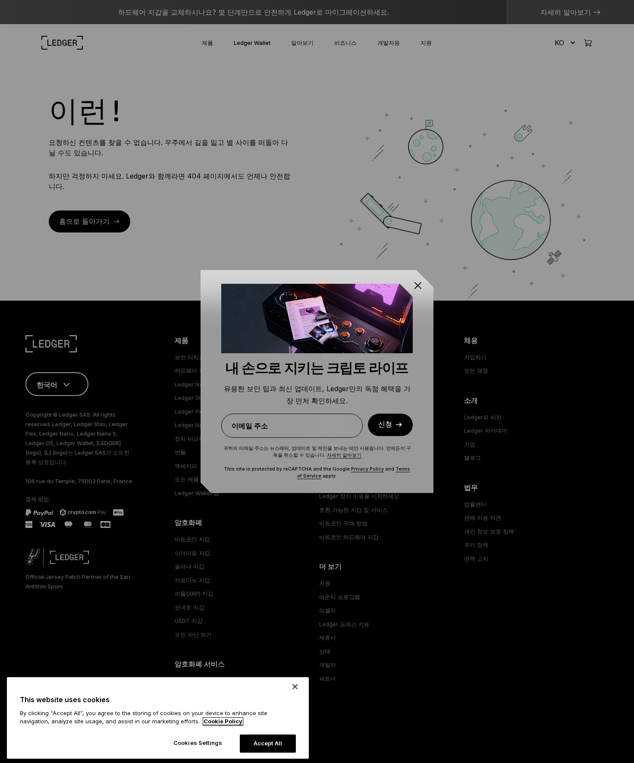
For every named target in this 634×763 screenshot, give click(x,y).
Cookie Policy (223, 721)
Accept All (268, 743)
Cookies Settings (197, 742)
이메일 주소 (250, 425)
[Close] (295, 686)
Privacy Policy (367, 469)
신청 (385, 424)
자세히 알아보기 (344, 455)
